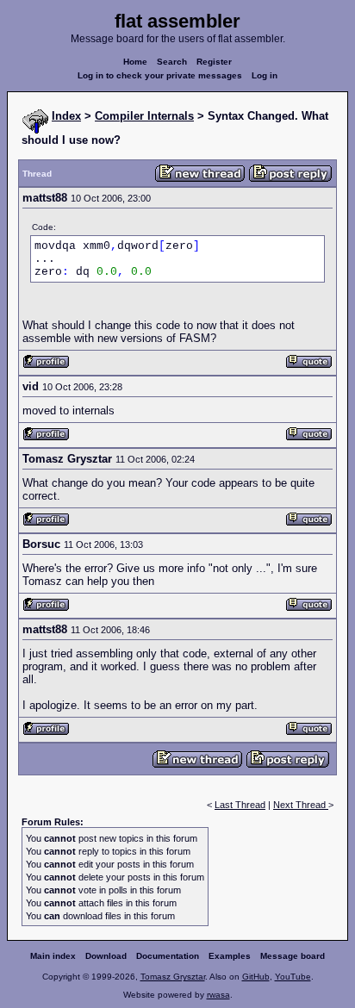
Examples (230, 956)
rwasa (218, 994)
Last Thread (240, 805)
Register (214, 61)
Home (135, 61)
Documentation (167, 956)
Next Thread (300, 805)
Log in (264, 75)
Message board (292, 956)
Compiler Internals (144, 115)
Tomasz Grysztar (172, 976)
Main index (53, 956)
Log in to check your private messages (160, 75)
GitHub (256, 976)
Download (106, 956)
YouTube (293, 976)
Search (172, 61)
